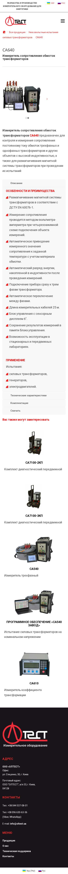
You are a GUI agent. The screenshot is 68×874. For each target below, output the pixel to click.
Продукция (8, 840)
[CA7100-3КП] (34, 496)
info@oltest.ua (18, 823)
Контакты (8, 856)
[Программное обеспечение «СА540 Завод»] (34, 602)
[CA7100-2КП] (34, 443)
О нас (5, 846)
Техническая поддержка (16, 851)
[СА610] (34, 664)
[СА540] (34, 549)
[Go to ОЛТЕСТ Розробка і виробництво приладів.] (4, 32)
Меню (62, 21)
